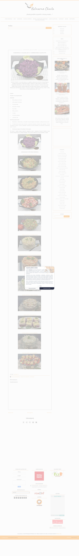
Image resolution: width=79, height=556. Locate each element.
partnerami (30, 269)
